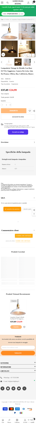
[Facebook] (2, 388)
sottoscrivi (18, 353)
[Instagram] (8, 388)
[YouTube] (19, 388)
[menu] (2, 2)
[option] (9, 40)
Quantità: (3, 101)
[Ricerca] (7, 3)
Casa (2, 19)
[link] (29, 110)
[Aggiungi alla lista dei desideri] (24, 327)
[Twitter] (24, 388)
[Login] (28, 3)
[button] (29, 55)
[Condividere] (33, 111)
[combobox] (28, 209)
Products (7, 19)
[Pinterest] (13, 388)
